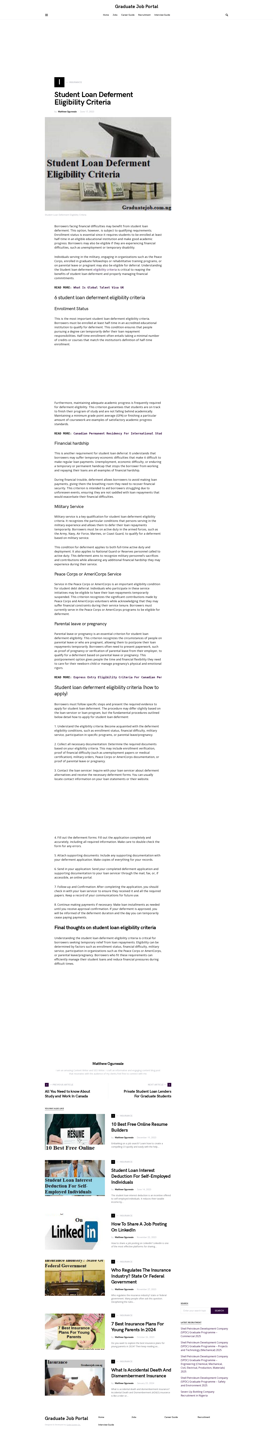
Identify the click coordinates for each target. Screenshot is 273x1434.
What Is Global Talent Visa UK (98, 287)
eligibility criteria (105, 269)
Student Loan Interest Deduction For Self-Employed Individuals (140, 1176)
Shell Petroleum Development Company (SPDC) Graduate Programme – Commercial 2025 (204, 1332)
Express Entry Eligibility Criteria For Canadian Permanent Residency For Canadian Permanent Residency (160, 677)
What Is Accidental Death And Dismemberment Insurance (141, 1373)
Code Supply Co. (74, 1425)
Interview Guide (106, 1424)
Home (101, 1417)
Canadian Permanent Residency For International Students (121, 433)
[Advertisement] (136, 43)
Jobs (133, 1417)
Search (219, 1310)
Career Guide (171, 1417)
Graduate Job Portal (136, 6)
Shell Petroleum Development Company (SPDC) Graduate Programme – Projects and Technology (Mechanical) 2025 (204, 1346)
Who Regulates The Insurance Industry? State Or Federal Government (141, 1276)
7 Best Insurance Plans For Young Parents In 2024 (137, 1327)
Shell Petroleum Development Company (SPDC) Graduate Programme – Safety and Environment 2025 (204, 1381)
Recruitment (204, 1417)
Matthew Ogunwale (67, 111)
